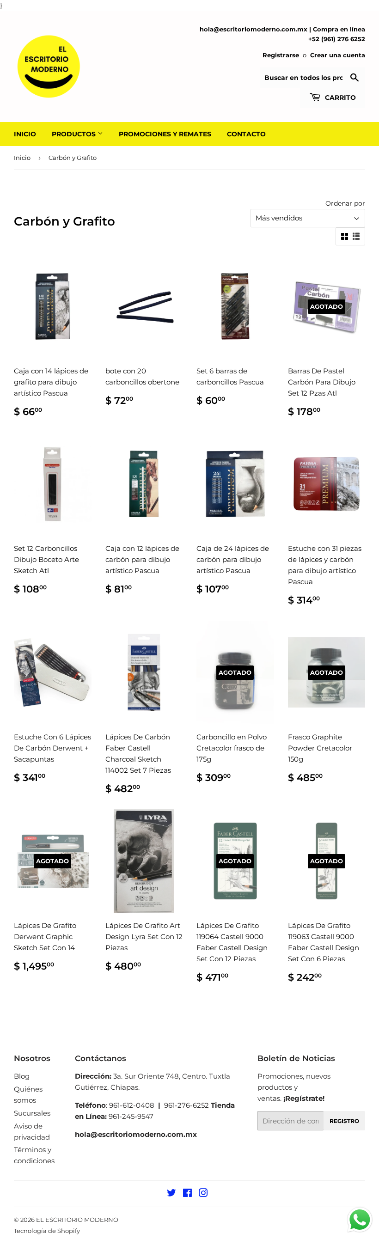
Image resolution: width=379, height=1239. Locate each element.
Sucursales (32, 1113)
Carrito (339, 97)
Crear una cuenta (337, 55)
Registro (344, 1120)
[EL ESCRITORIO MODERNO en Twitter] (171, 1194)
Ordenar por (345, 203)
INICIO (25, 134)
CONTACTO (246, 134)
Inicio (22, 157)
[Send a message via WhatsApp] (359, 1219)
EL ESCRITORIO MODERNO (77, 1219)
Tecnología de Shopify (47, 1230)
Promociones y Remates (165, 134)
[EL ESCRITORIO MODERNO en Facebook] (187, 1194)
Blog (22, 1076)
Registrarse (281, 55)
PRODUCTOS (75, 134)
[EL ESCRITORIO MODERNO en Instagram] (203, 1194)
